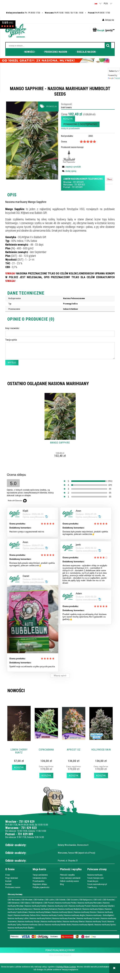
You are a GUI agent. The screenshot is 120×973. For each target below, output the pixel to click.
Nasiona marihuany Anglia (74, 915)
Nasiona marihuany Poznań (79, 906)
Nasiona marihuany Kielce (51, 921)
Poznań (66, 187)
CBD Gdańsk (60, 899)
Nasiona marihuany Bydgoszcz (20, 909)
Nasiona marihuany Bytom (62, 912)
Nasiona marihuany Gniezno (85, 912)
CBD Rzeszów (108, 899)
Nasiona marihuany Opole (105, 924)
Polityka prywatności (41, 887)
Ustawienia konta (40, 878)
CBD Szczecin (72, 899)
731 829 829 (78, 182)
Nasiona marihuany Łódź (58, 906)
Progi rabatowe (11, 878)
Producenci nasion (12, 887)
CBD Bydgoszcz (85, 899)
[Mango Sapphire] (32, 140)
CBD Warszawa (14, 899)
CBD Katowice (13, 903)
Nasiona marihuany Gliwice (73, 921)
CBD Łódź (97, 899)
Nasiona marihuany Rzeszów (63, 918)
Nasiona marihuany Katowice (45, 909)
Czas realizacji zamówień (70, 878)
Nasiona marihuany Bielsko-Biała (58, 924)
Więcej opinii (60, 675)
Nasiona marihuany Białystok (69, 909)
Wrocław (67, 182)
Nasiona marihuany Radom (40, 918)
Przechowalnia (38, 881)
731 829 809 (77, 187)
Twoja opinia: (11, 340)
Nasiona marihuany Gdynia (93, 909)
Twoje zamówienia (40, 875)
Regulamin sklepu (40, 884)
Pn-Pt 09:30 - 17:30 (99, 13)
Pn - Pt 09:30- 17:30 (23, 13)
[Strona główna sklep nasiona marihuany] (16, 30)
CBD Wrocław (26, 899)
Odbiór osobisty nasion (69, 881)
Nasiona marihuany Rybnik (82, 924)
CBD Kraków (39, 899)
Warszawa (68, 184)
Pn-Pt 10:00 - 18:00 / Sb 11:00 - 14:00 (64, 13)
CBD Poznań (49, 903)
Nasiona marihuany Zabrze (32, 924)
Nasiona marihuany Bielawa (40, 912)
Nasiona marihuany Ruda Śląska (20, 928)
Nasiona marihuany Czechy (52, 915)
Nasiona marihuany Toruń (96, 921)
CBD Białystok (36, 903)
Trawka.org (92, 887)
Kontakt (8, 881)
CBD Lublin (49, 899)
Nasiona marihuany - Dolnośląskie (99, 915)
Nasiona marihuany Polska (65, 903)
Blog (62, 884)
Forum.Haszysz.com (95, 878)
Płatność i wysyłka (67, 875)
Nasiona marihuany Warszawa (90, 903)
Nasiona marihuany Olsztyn (29, 921)
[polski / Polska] (96, 3)
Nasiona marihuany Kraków (35, 906)
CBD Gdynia (25, 903)
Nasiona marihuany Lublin (18, 918)
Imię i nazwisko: (12, 328)
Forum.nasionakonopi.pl (97, 884)
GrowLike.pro (92, 881)
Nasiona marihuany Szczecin (88, 918)
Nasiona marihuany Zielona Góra (27, 915)
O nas (7, 875)
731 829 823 (79, 184)
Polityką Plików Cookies (66, 967)
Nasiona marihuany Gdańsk (103, 906)
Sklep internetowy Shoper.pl (60, 955)
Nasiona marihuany (94, 875)
